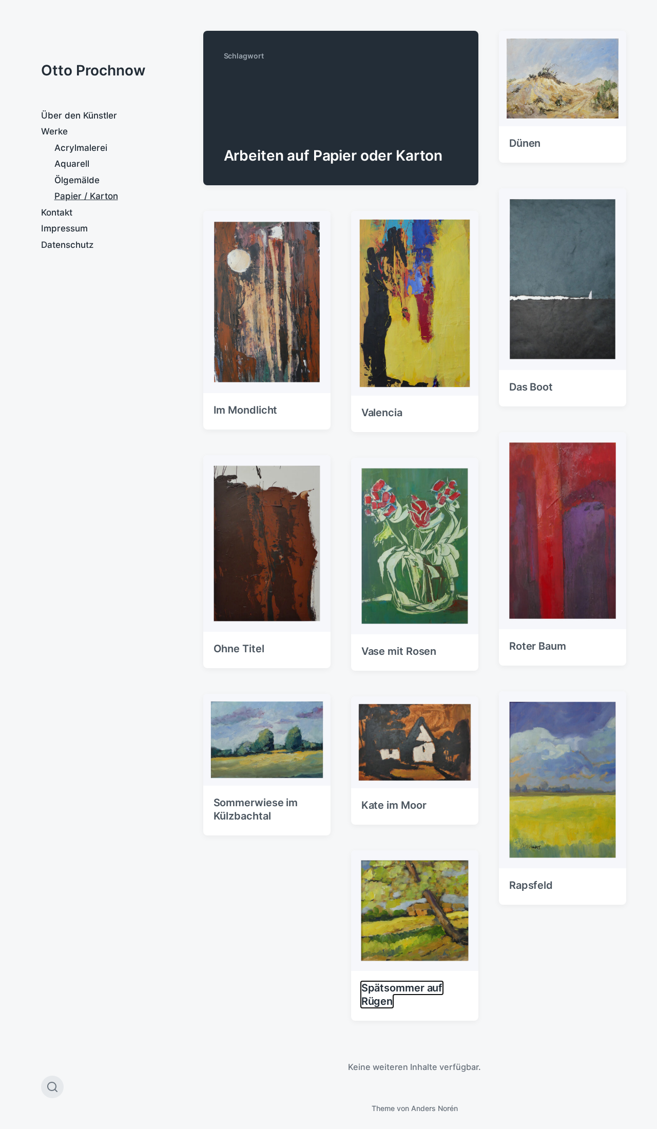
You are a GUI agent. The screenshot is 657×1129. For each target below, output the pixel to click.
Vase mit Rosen (399, 651)
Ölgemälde (77, 180)
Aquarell (71, 164)
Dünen (525, 143)
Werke (54, 131)
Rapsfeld (531, 885)
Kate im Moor (394, 805)
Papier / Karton (86, 196)
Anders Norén (434, 1108)
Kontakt (56, 212)
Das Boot (531, 387)
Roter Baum (537, 646)
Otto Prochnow (93, 70)
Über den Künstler (79, 115)
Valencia (381, 412)
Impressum (64, 228)
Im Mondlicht (246, 410)
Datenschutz (67, 245)
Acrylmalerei (80, 148)
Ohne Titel (239, 649)
